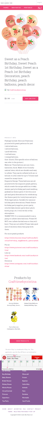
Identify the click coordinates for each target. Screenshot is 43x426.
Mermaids (25, 397)
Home (4, 409)
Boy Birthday (6, 374)
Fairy (23, 391)
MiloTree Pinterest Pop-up (24, 411)
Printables (28, 7)
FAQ (24, 409)
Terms (10, 411)
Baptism (25, 381)
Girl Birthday (6, 371)
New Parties (16, 7)
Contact (30, 409)
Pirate (24, 371)
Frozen (24, 377)
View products (22, 341)
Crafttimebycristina (18, 90)
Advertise (18, 409)
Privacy (38, 409)
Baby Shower (6, 377)
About (10, 409)
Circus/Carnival (7, 391)
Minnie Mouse (6, 387)
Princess (5, 394)
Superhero (5, 397)
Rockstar (25, 394)
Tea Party (5, 401)
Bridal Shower (6, 381)
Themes (6, 7)
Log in (39, 2)
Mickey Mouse (7, 384)
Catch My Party (21, 2)
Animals (24, 387)
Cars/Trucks (26, 401)
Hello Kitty (25, 384)
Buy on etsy (30, 98)
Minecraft (25, 374)
